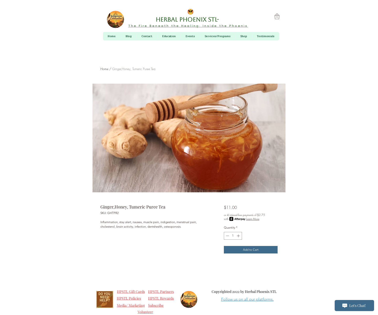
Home (104, 69)
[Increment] (238, 235)
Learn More (252, 219)
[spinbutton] (233, 235)
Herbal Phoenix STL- (188, 19)
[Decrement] (227, 235)
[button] (277, 16)
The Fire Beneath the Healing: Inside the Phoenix (188, 26)
